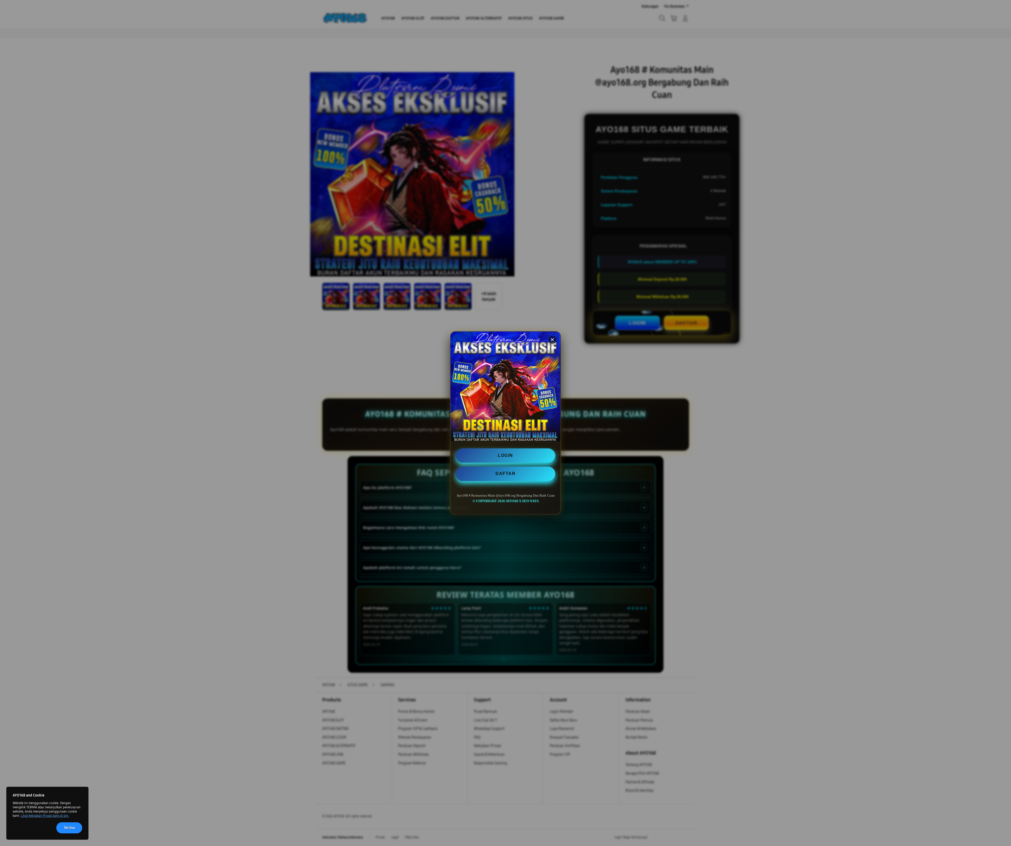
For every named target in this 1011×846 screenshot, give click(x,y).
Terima (69, 827)
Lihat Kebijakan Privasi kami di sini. (45, 816)
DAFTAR (505, 474)
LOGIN (505, 455)
